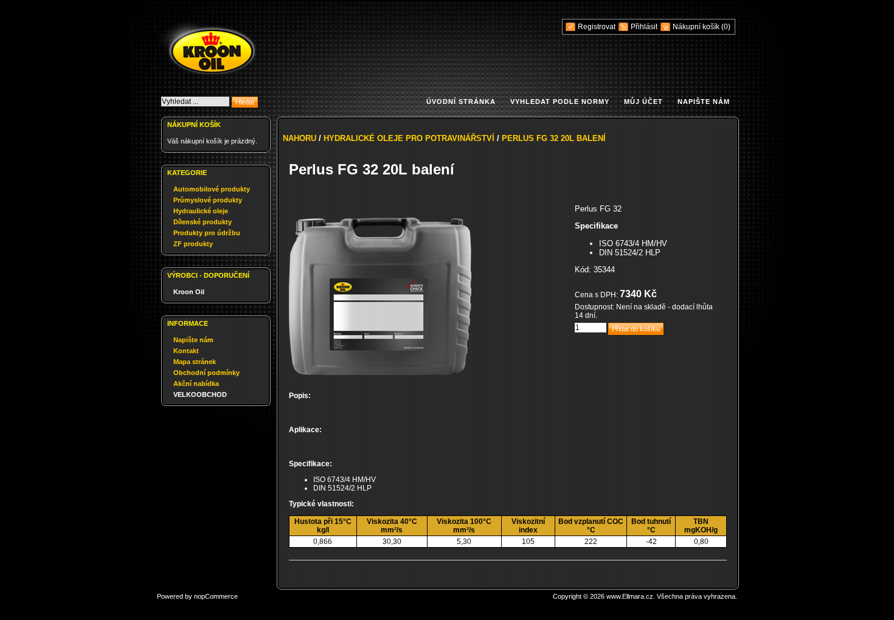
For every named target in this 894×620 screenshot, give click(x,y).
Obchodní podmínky (206, 372)
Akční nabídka (196, 383)
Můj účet (643, 101)
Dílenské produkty (202, 222)
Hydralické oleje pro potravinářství (409, 138)
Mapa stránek (194, 361)
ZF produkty (193, 243)
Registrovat (596, 26)
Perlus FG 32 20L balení (554, 138)
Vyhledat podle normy (559, 101)
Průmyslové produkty (207, 200)
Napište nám (703, 101)
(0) (725, 26)
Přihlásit (644, 26)
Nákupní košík (697, 26)
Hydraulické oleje (200, 211)
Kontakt (186, 350)
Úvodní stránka (461, 101)
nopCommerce (216, 596)
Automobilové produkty (211, 189)
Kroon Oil (188, 291)
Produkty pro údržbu (206, 232)
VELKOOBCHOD (200, 394)
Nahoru (299, 138)
